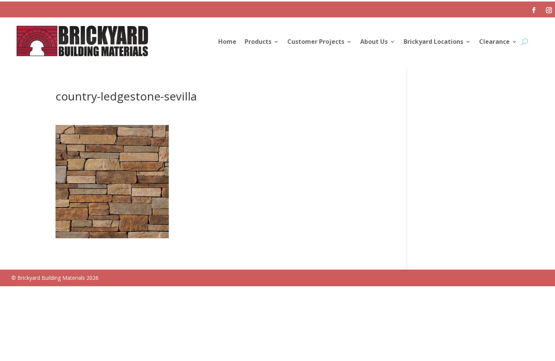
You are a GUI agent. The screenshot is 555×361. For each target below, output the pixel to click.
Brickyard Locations (433, 42)
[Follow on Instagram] (549, 10)
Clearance (494, 42)
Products (258, 42)
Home (227, 42)
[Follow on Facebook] (534, 10)
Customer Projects (315, 42)
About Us (374, 42)
